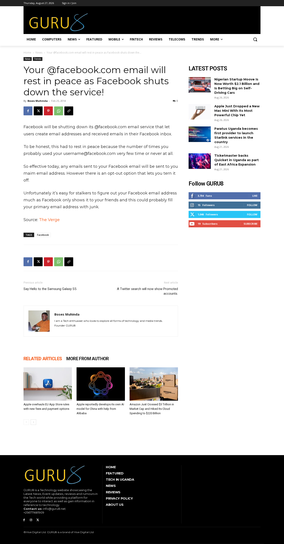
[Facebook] (28, 110)
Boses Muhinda (38, 100)
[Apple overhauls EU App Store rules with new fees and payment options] (48, 384)
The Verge (49, 219)
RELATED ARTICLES (43, 358)
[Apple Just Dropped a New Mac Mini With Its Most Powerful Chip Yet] (200, 112)
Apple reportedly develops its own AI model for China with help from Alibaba (100, 409)
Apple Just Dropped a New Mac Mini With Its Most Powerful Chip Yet (237, 110)
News (39, 52)
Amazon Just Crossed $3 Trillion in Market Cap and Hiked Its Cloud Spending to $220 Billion (152, 409)
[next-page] (33, 422)
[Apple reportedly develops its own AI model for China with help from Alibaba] (101, 384)
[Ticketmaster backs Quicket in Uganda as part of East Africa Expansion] (200, 161)
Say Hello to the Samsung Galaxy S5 (50, 289)
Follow (252, 205)
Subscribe (250, 223)
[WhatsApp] (58, 110)
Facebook (43, 234)
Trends (37, 58)
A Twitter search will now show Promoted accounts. (147, 291)
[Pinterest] (48, 110)
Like (254, 195)
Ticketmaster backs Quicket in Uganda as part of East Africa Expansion (236, 160)
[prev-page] (26, 422)
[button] (255, 39)
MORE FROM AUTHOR (87, 358)
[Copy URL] (68, 110)
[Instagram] (31, 520)
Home (27, 52)
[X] (38, 110)
